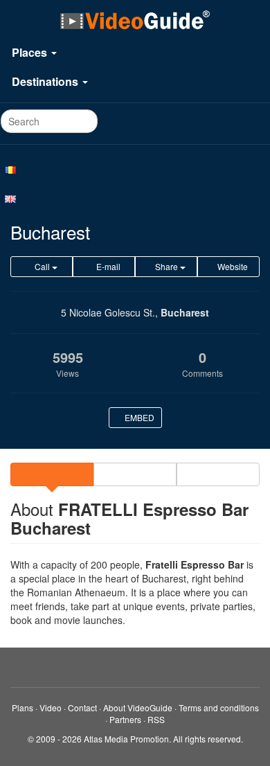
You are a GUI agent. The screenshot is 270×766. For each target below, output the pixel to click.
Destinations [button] (46, 81)
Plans (22, 707)
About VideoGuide (137, 707)
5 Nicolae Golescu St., (109, 312)
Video (50, 707)
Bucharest (185, 312)
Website (231, 266)
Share (166, 266)
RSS (156, 719)
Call (42, 266)
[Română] (135, 169)
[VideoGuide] (135, 19)
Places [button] (31, 52)
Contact (82, 707)
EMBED (138, 417)
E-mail (107, 266)
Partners (125, 719)
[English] (135, 198)
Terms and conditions (219, 707)
